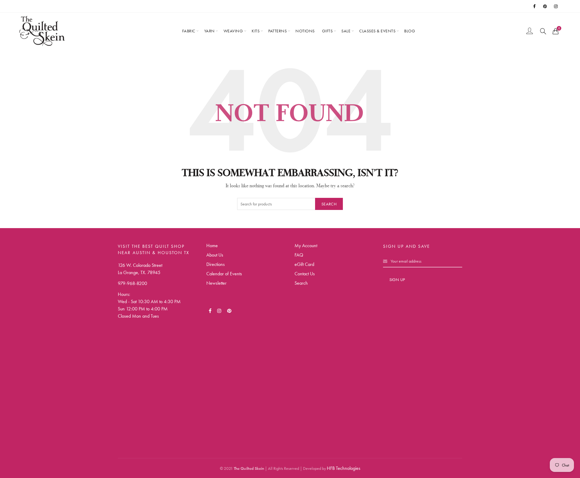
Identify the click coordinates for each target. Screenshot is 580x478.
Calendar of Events (224, 273)
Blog (409, 31)
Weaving (233, 31)
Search (329, 204)
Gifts (327, 31)
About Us (214, 255)
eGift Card (304, 264)
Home (212, 245)
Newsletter (216, 283)
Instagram (556, 6)
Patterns (277, 31)
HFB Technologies (343, 468)
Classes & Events (377, 31)
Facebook (534, 6)
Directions (215, 264)
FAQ (299, 255)
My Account (306, 245)
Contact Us (305, 273)
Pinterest (545, 6)
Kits (255, 31)
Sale (345, 31)
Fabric (188, 31)
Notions (305, 31)
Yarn (209, 31)
